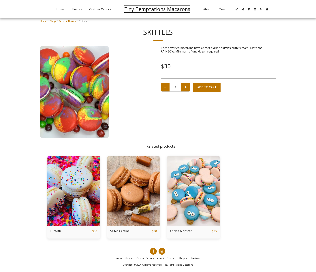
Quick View (73, 217)
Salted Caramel (120, 231)
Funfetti (55, 231)
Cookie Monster (181, 231)
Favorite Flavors (67, 21)
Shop (53, 21)
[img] (73, 191)
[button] (237, 9)
